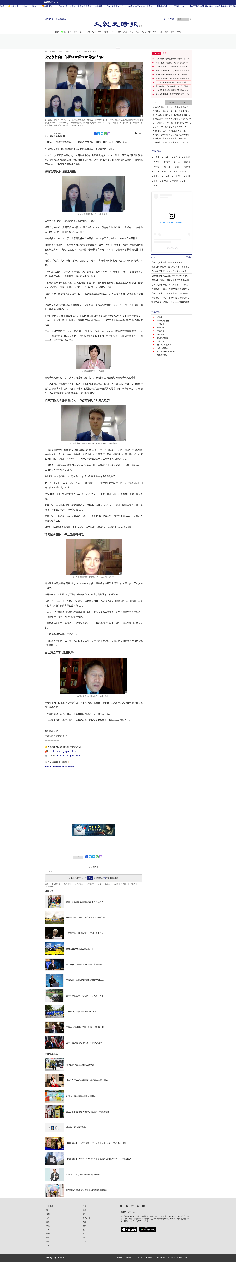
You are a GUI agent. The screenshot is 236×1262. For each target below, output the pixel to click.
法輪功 (107, 884)
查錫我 (175, 181)
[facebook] (127, 1205)
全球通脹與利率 (163, 321)
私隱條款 (149, 1257)
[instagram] (122, 1205)
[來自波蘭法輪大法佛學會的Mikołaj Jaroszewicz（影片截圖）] (93, 423)
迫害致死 (67, 884)
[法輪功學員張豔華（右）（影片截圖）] (93, 194)
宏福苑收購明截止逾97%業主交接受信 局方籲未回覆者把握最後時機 (173, 78)
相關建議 (118, 1257)
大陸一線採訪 (162, 348)
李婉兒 (167, 176)
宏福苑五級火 (162, 355)
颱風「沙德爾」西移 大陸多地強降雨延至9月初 (173, 135)
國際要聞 (69, 51)
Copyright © (160, 1257)
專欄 (119, 32)
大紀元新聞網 (50, 51)
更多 (184, 181)
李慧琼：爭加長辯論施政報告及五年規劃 (171, 82)
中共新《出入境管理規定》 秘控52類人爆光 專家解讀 (173, 138)
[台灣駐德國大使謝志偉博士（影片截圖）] (93, 676)
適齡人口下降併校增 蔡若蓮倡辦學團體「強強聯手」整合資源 (173, 94)
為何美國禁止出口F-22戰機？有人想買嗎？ (171, 107)
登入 (90, 878)
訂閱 (104, 878)
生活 (131, 32)
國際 (100, 32)
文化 (144, 32)
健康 (138, 32)
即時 (75, 32)
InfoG (112, 32)
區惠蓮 (157, 186)
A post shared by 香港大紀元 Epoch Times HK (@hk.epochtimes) (179, 248)
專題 (78, 51)
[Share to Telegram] (102, 133)
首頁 (57, 32)
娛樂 (179, 32)
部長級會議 (56, 884)
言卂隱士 (178, 176)
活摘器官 (90, 884)
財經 (106, 32)
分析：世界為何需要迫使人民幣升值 (170, 127)
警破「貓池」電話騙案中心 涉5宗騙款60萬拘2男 (173, 63)
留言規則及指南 (49, 871)
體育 (167, 32)
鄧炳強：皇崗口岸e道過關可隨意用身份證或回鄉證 (173, 131)
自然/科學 (152, 32)
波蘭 (99, 884)
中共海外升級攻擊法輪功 (166, 352)
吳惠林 (157, 176)
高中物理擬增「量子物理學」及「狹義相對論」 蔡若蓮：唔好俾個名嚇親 (172, 86)
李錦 (184, 172)
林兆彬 (157, 172)
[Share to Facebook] (95, 133)
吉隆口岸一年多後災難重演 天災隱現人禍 (173, 119)
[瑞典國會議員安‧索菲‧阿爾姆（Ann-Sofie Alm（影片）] (94, 557)
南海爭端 (160, 328)
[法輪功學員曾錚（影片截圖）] (93, 357)
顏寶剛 (167, 167)
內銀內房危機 (162, 338)
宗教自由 (133, 884)
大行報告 (160, 341)
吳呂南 (177, 162)
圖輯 (84, 1238)
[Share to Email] (108, 133)
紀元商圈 (171, 19)
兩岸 (94, 32)
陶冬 (156, 181)
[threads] (132, 1205)
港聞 (88, 32)
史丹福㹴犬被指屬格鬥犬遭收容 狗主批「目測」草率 (172, 59)
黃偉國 (157, 167)
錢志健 (157, 162)
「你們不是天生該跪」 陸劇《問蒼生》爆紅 (173, 123)
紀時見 (159, 317)
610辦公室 (50, 887)
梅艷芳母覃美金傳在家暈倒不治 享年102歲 (172, 90)
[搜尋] (190, 19)
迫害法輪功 (79, 884)
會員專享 (67, 32)
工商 (84, 1241)
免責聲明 (139, 1257)
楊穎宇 (177, 167)
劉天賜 (177, 157)
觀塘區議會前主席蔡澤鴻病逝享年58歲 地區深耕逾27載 (173, 67)
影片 (48, 1210)
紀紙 (160, 32)
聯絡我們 (129, 1257)
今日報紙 (49, 1206)
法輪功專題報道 (90, 51)
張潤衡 (175, 172)
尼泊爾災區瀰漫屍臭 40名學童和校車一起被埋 (173, 115)
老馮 (188, 176)
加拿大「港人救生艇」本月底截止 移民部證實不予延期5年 (173, 111)
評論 (125, 32)
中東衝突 (160, 331)
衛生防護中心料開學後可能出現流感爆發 (171, 74)
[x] (138, 1205)
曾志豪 (157, 157)
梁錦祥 (167, 162)
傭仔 (166, 172)
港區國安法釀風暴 (164, 345)
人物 (48, 1245)
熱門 (82, 32)
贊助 (163, 19)
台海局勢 (160, 324)
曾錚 (116, 884)
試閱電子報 (49, 19)
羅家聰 (187, 162)
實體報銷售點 (61, 19)
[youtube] (143, 1205)
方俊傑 (187, 157)
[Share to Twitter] (98, 133)
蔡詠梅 (187, 167)
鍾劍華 (167, 157)
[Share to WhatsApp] (105, 133)
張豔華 (124, 884)
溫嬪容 (165, 181)
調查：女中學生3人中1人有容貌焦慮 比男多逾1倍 (173, 71)
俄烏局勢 (160, 334)
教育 (173, 32)
